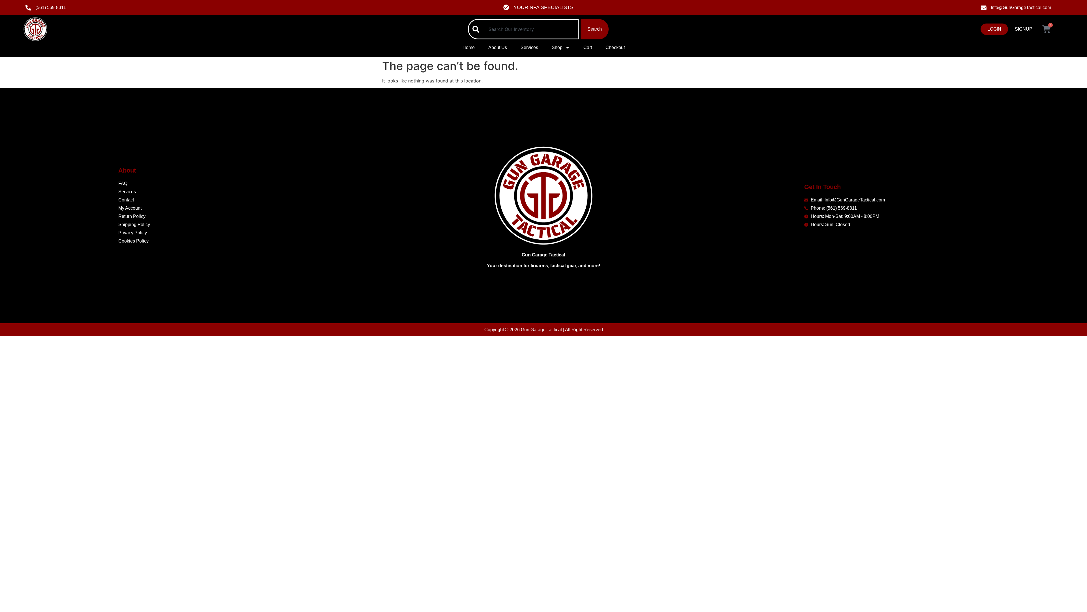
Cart (587, 47)
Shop (557, 47)
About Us (497, 47)
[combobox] (523, 29)
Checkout (615, 47)
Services (529, 47)
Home (469, 47)
